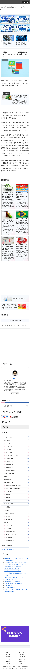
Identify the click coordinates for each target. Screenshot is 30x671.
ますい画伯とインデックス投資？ (12, 567)
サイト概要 (22, 652)
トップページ (8, 652)
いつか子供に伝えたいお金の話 (12, 581)
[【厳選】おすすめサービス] (22, 28)
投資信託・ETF (17, 461)
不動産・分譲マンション (17, 455)
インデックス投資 (16, 437)
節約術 (17, 510)
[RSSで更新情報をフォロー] (18, 393)
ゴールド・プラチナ (17, 446)
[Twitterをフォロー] (14, 393)
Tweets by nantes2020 (7, 550)
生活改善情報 (16, 479)
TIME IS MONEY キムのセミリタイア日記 (15, 565)
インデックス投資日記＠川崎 (11, 569)
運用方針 (8, 654)
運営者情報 (22, 659)
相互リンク (22, 661)
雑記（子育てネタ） (17, 540)
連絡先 (22, 664)
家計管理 (17, 507)
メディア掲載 (17, 452)
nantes (15, 378)
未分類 (16, 476)
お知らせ (8, 661)
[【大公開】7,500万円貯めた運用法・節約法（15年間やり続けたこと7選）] (7, 19)
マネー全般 (16, 440)
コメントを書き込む (15, 320)
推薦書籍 (8, 657)
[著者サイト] (12, 393)
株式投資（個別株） (17, 470)
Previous (1, 41)
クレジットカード (17, 443)
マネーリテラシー (17, 449)
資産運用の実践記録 (16, 513)
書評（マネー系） (17, 467)
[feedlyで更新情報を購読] (16, 393)
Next (29, 41)
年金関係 (17, 498)
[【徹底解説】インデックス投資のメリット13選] (7, 28)
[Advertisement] (15, 277)
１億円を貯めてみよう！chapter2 (13, 583)
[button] (27, 406)
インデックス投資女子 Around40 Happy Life (15, 589)
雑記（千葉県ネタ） (17, 537)
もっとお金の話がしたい (10, 585)
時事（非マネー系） (17, 531)
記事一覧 (8, 664)
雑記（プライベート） (17, 534)
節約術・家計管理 (16, 504)
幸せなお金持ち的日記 (10, 579)
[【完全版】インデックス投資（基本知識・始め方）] (22, 19)
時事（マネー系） (17, 464)
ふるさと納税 (17, 492)
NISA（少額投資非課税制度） (17, 489)
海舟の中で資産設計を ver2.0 (12, 592)
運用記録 (22, 654)
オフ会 (8, 659)
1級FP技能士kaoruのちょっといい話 (13, 577)
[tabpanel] (9, 40)
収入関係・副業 (17, 458)
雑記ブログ (16, 522)
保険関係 (17, 495)
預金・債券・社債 (17, 473)
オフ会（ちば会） (17, 525)
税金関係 (17, 501)
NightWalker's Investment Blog (12, 571)
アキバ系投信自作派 (9, 587)
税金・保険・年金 (16, 483)
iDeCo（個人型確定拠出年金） (17, 486)
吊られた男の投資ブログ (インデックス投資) (15, 562)
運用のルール (17, 516)
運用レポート (17, 519)
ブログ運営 (17, 528)
